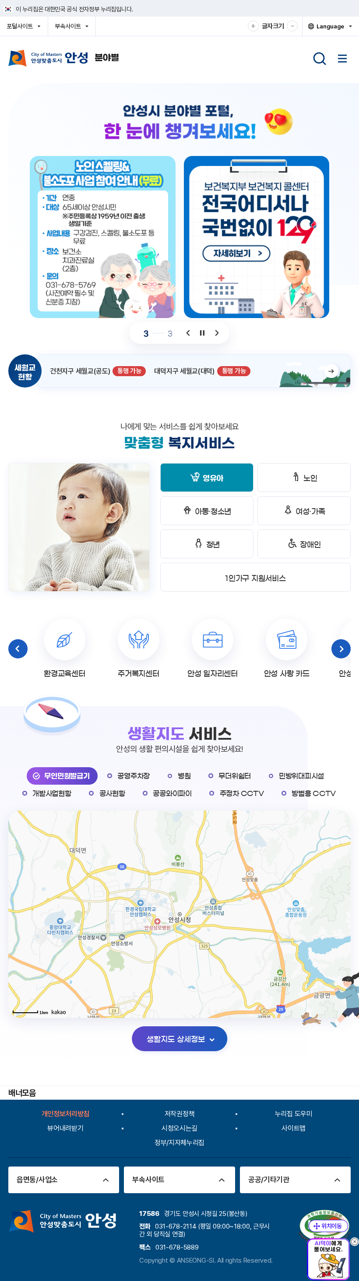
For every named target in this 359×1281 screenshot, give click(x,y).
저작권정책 (180, 1114)
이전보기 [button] (188, 333)
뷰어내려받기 (65, 1128)
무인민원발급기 (66, 775)
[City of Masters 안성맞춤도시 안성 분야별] (63, 58)
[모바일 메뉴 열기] (342, 58)
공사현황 (112, 793)
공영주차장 (133, 775)
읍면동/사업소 (37, 1179)
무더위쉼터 (234, 775)
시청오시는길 (179, 1128)
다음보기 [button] (216, 333)
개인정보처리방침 (66, 1114)
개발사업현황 (51, 793)
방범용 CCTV (314, 793)
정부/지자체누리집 (179, 1143)
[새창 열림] (257, 237)
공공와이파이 (172, 793)
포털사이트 (22, 29)
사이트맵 (294, 1128)
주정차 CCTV (242, 793)
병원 (184, 775)
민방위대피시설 (301, 775)
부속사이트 (70, 29)
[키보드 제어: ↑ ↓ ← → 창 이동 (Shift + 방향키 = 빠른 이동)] (328, 1226)
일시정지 (202, 333)
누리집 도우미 (294, 1114)
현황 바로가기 (331, 371)
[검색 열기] (319, 58)
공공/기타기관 (268, 1179)
